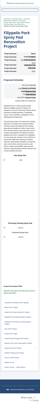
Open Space (12, 22)
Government (7, 19)
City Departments (17, 19)
